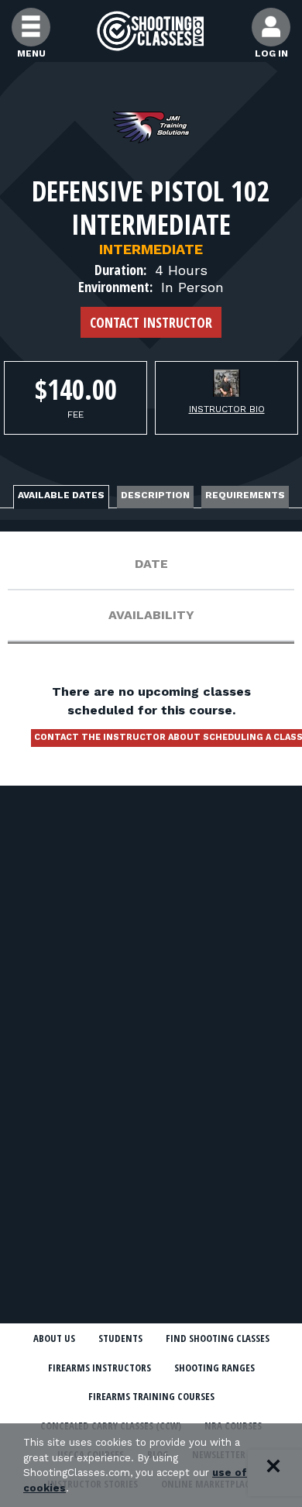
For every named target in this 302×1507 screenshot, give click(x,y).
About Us (54, 1338)
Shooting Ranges (214, 1368)
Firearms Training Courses (151, 1396)
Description (155, 495)
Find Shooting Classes (217, 1338)
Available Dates (61, 495)
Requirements (245, 495)
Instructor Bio (227, 409)
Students (120, 1338)
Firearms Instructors (99, 1368)
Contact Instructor (151, 322)
